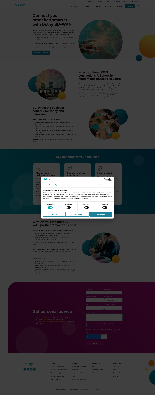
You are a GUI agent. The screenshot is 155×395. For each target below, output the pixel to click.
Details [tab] (78, 185)
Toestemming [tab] (53, 185)
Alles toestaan (101, 214)
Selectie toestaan (77, 214)
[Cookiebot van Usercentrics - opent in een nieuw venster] (105, 179)
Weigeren (54, 214)
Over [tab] (101, 185)
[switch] (68, 207)
